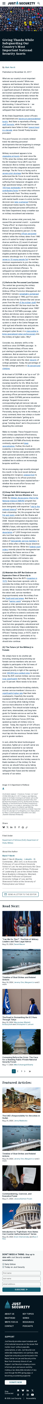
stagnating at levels (10, 156)
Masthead (10, 1318)
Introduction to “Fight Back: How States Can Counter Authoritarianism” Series (20, 1233)
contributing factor (10, 190)
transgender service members (24, 541)
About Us (9, 1314)
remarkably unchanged (29, 294)
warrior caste (15, 601)
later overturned (21, 202)
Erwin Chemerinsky (21, 1237)
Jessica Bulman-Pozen (23, 1199)
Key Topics (28, 1314)
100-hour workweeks (11, 188)
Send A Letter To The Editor (22, 894)
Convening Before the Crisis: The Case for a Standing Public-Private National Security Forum (20, 1059)
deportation (7, 532)
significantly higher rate (12, 693)
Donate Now (15, 1382)
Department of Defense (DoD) (14, 840)
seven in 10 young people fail (15, 259)
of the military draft (27, 302)
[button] (39, 3)
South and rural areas (15, 598)
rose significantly (10, 679)
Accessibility (31, 1398)
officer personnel (28, 234)
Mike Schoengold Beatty (23, 1065)
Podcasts (28, 1326)
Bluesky (19, 859)
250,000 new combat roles (18, 673)
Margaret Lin (30, 982)
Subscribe (20, 1289)
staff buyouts (8, 124)
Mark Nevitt (10, 67)
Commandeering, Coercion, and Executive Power (16, 1195)
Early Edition (10, 1264)
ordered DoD (29, 475)
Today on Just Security (15, 1267)
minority (33, 360)
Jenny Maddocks (20, 1121)
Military (10, 843)
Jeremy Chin (19, 982)
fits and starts (8, 515)
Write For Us (11, 1322)
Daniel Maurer (19, 944)
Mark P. (8, 856)
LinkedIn (28, 859)
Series (26, 1318)
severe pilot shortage (11, 173)
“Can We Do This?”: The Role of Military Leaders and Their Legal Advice (20, 940)
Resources (28, 1322)
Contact (9, 1326)
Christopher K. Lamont (25, 1024)
